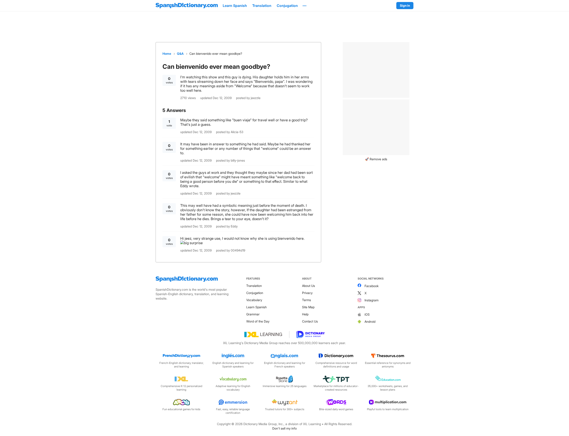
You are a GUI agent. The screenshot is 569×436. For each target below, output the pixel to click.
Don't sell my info (284, 428)
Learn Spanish (256, 307)
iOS (367, 314)
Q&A (180, 53)
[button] (304, 5)
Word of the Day (257, 321)
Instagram (372, 300)
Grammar (253, 314)
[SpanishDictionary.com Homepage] (187, 5)
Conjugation (254, 293)
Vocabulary (254, 300)
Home (166, 53)
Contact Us (310, 321)
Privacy (307, 293)
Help (305, 314)
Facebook (372, 286)
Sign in (405, 5)
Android (370, 321)
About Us (308, 286)
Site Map (308, 307)
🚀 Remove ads (376, 159)
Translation (254, 286)
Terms (306, 300)
